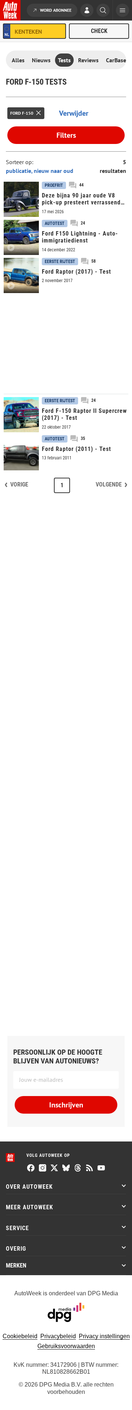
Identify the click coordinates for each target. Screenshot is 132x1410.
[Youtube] (101, 1168)
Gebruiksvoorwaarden (66, 1346)
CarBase (116, 60)
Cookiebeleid (20, 1336)
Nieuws (41, 60)
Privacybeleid (58, 1336)
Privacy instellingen (104, 1336)
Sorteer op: (19, 162)
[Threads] (77, 1168)
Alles (18, 60)
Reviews (88, 60)
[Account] (87, 11)
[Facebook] (30, 1168)
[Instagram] (42, 1168)
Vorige (19, 484)
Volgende (109, 484)
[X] (54, 1168)
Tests (64, 60)
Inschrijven (66, 1105)
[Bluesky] (66, 1168)
